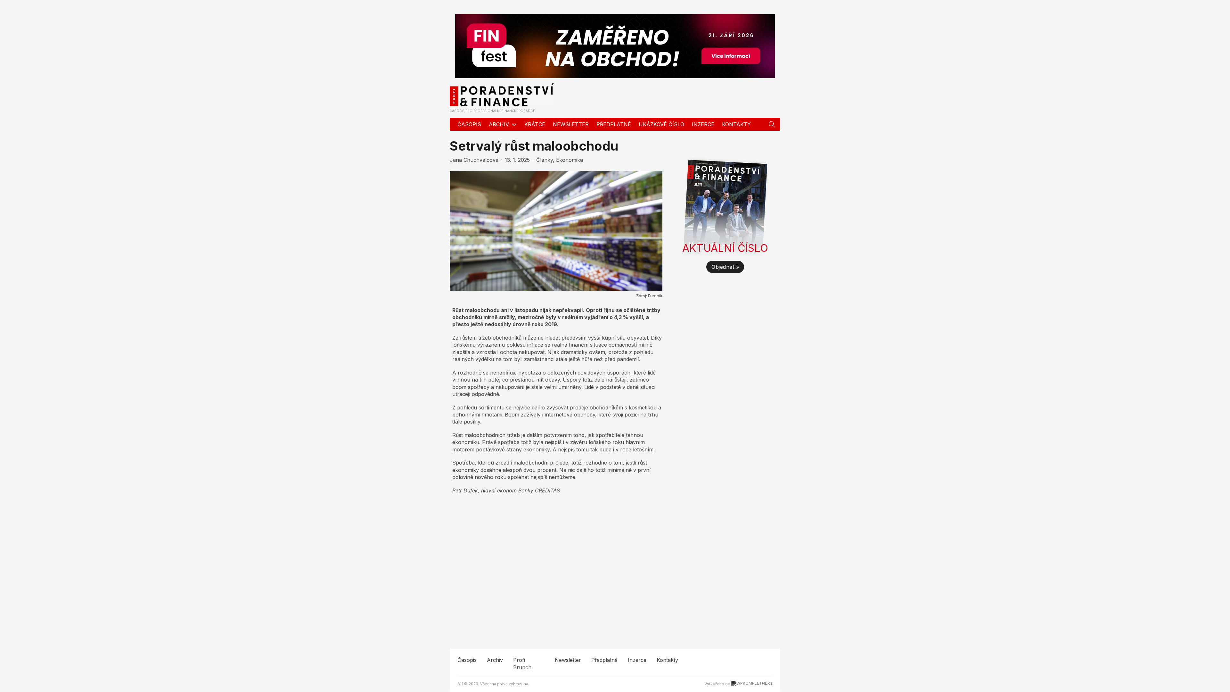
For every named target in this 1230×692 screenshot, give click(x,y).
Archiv (499, 124)
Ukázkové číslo (661, 124)
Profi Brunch (522, 663)
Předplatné (613, 124)
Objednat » (725, 267)
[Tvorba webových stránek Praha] (752, 683)
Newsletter (571, 124)
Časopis (469, 124)
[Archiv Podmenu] (514, 124)
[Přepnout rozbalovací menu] (772, 124)
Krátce (534, 124)
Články (544, 160)
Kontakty (736, 124)
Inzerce (703, 124)
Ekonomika (569, 160)
